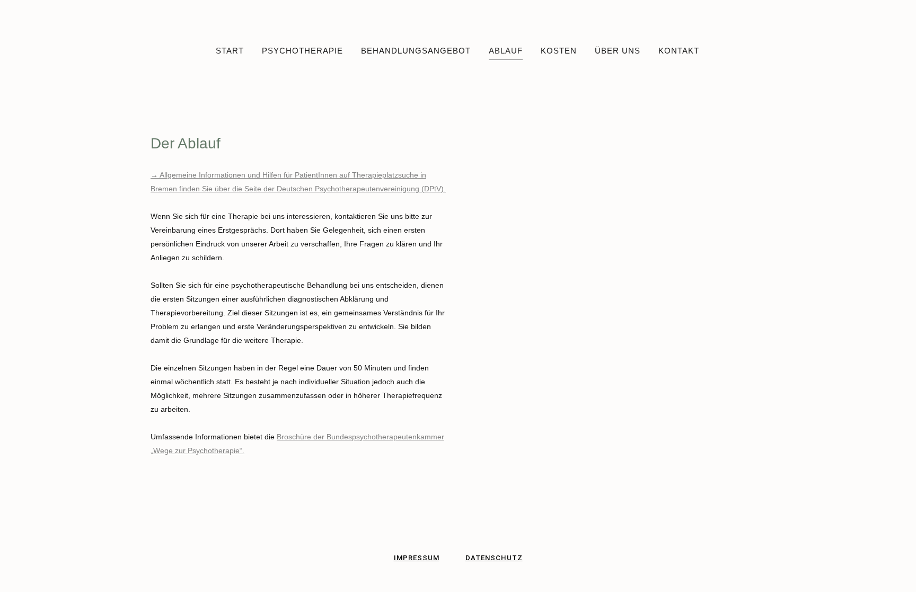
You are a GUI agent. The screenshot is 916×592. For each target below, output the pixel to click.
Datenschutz (494, 558)
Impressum (416, 558)
